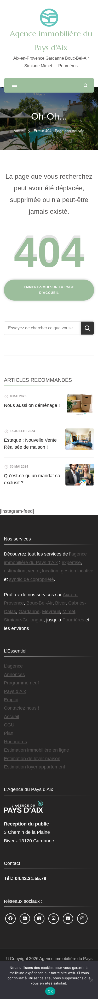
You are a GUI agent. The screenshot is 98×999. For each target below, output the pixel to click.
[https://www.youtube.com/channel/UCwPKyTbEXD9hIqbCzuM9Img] (53, 918)
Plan (8, 733)
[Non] (91, 980)
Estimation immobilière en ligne (36, 750)
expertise (71, 562)
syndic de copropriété (31, 579)
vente (33, 570)
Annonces (14, 674)
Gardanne (29, 611)
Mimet (68, 611)
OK (50, 991)
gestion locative (77, 570)
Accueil (11, 716)
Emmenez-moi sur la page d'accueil (49, 290)
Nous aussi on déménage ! (32, 405)
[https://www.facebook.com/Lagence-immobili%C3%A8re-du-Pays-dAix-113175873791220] (10, 918)
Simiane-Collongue (24, 619)
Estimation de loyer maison (32, 758)
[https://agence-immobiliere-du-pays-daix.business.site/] (25, 918)
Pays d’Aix (15, 691)
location (50, 570)
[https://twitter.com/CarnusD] (39, 918)
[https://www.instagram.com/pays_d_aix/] (82, 918)
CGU (9, 724)
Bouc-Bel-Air (39, 603)
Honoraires (15, 741)
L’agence (13, 666)
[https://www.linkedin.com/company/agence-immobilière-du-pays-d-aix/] (68, 918)
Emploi (11, 699)
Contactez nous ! (21, 708)
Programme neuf (21, 682)
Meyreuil (51, 611)
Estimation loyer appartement (34, 766)
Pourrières (73, 619)
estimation (14, 570)
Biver (60, 603)
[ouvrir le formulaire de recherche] (85, 85)
